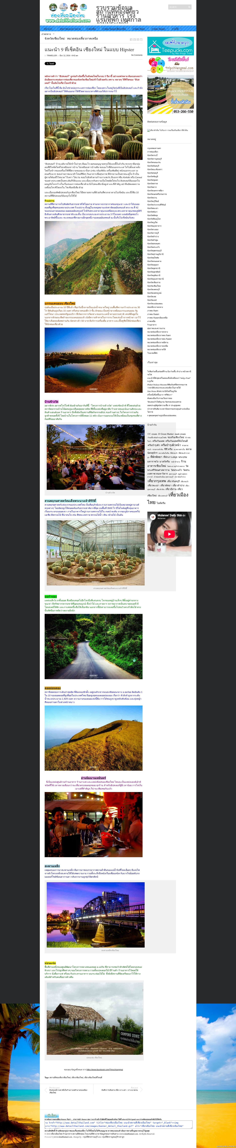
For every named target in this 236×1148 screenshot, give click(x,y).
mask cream (180, 433)
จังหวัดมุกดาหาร (154, 226)
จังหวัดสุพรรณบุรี (154, 250)
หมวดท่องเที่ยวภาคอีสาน (157, 342)
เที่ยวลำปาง (178, 485)
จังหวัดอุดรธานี (153, 268)
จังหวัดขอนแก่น (154, 162)
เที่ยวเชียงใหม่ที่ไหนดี (93, 1077)
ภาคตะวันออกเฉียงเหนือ (114, 28)
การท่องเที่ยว (152, 151)
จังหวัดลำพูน (152, 240)
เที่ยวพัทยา (165, 485)
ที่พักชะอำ (174, 453)
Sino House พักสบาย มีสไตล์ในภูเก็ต (162, 391)
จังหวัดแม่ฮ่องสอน (154, 303)
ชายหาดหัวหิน (158, 449)
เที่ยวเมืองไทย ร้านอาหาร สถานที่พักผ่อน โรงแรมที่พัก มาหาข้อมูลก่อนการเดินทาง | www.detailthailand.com (94, 1133)
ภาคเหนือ (91, 28)
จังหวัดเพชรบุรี (153, 289)
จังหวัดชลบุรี (152, 173)
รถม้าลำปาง (175, 462)
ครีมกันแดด (158, 440)
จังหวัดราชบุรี (153, 233)
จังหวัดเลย (151, 296)
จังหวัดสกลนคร (153, 243)
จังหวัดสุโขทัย (153, 257)
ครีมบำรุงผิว (154, 445)
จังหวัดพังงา (152, 211)
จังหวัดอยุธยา (153, 264)
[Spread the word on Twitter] (134, 39)
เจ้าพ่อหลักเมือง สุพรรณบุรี (163, 477)
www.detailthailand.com (63, 1136)
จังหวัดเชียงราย (153, 282)
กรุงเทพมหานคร (154, 148)
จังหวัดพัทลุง (152, 215)
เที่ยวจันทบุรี (173, 481)
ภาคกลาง (46, 33)
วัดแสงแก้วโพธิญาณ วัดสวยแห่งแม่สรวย (164, 401)
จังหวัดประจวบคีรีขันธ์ (156, 204)
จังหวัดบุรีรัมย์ (153, 201)
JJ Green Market (166, 433)
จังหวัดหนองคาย (154, 261)
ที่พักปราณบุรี (91, 1136)
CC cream (152, 433)
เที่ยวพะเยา (153, 485)
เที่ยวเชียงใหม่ (77, 1077)
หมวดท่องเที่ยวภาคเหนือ (82, 38)
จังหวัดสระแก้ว (153, 247)
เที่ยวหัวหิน (160, 489)
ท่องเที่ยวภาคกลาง (155, 307)
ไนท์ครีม (161, 503)
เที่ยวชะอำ (184, 481)
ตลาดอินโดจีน (164, 453)
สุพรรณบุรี (173, 474)
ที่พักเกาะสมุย (170, 457)
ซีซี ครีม (168, 449)
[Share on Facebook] (131, 39)
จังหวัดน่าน (152, 197)
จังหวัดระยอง (152, 229)
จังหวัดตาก (152, 187)
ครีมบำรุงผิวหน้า (171, 445)
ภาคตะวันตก (138, 28)
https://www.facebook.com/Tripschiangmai (105, 1070)
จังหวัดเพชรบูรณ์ (154, 293)
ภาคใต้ (175, 28)
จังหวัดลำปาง (153, 236)
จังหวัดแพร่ (152, 300)
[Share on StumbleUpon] (141, 39)
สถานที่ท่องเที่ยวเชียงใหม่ (60, 1077)
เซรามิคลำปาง (180, 477)
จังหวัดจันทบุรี (153, 166)
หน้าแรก (48, 28)
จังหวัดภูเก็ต (152, 222)
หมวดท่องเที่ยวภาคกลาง (157, 331)
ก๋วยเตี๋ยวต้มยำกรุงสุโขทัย (157, 437)
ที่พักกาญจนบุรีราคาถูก (114, 1136)
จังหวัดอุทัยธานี (153, 275)
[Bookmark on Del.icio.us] (138, 39)
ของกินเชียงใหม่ (176, 437)
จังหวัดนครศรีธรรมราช (157, 194)
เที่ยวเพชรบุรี (162, 496)
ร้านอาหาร (151, 324)
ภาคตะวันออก (158, 28)
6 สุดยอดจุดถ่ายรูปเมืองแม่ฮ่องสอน (161, 415)
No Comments (137, 55)
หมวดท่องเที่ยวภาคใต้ (156, 349)
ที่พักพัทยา (156, 457)
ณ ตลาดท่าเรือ (179, 449)
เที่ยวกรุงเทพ (157, 481)
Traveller (52, 55)
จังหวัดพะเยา (152, 208)
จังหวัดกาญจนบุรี (154, 158)
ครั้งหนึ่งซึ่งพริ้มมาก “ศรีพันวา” (160, 394)
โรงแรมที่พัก (152, 353)
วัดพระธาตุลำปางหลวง (175, 466)
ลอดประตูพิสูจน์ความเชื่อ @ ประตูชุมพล (163, 405)
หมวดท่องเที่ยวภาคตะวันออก (159, 339)
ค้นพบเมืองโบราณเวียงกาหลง (159, 398)
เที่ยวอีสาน (171, 489)
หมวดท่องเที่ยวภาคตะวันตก (159, 335)
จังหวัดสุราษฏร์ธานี (155, 254)
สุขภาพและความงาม (70, 28)
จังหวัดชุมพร (152, 180)
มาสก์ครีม (165, 461)
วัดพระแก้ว (176, 470)
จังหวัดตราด (152, 183)
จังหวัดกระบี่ (152, 155)
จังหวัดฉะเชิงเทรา (154, 169)
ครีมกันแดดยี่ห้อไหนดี (177, 440)
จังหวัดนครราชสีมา (155, 190)
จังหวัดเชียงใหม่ (55, 38)
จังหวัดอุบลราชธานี (155, 278)
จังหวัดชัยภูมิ (152, 176)
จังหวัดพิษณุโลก (154, 218)
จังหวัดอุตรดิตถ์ (153, 271)
